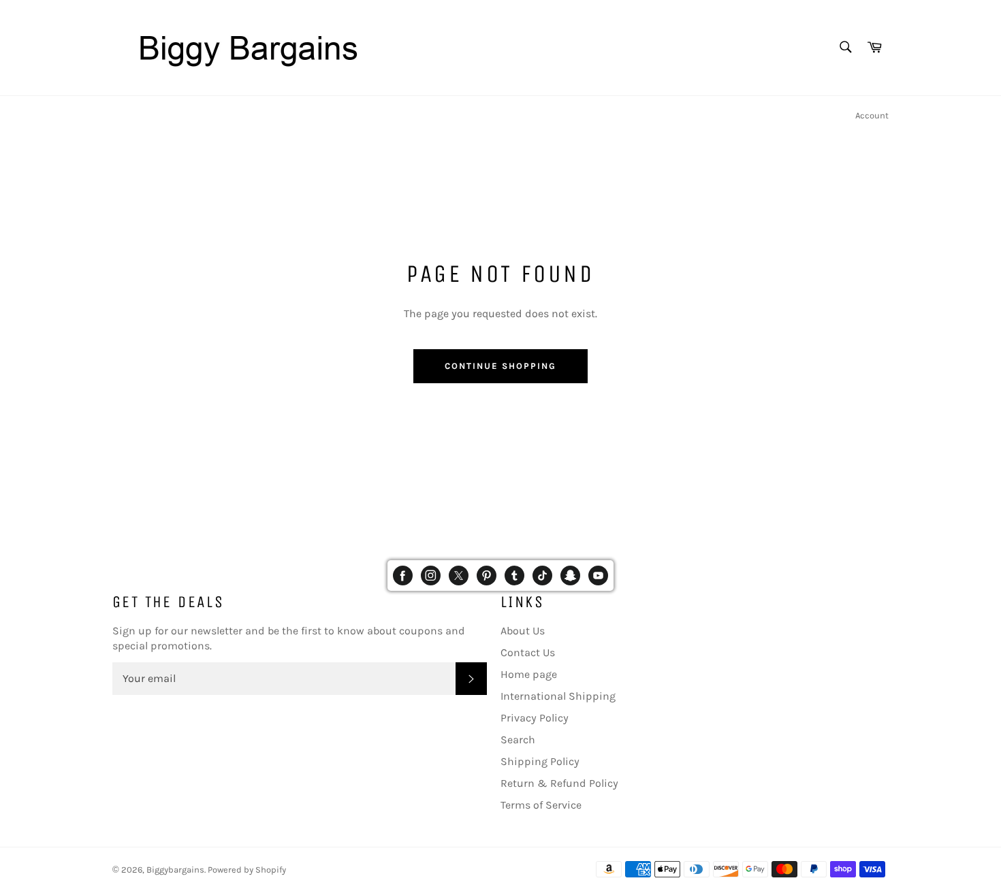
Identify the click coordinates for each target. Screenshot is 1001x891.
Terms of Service (541, 804)
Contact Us (527, 652)
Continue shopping (500, 366)
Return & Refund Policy (559, 783)
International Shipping (558, 696)
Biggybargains (175, 869)
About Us (522, 630)
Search (517, 739)
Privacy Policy (534, 717)
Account (872, 115)
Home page (528, 674)
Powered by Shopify (247, 869)
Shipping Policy (539, 761)
